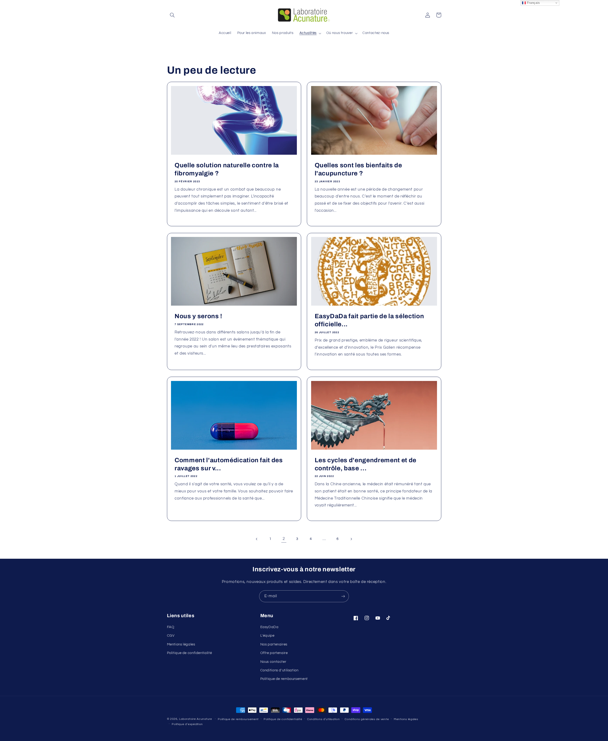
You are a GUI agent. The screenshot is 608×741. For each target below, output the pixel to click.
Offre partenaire (274, 653)
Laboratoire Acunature (195, 719)
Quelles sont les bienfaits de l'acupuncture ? (358, 169)
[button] (172, 15)
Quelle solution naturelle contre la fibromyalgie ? (227, 169)
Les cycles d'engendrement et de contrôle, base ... (365, 464)
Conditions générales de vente (367, 719)
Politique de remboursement (284, 679)
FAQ (170, 627)
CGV (171, 635)
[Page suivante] (351, 539)
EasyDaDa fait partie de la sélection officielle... (369, 320)
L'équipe (267, 635)
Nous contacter (273, 662)
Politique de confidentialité (189, 653)
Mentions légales (181, 644)
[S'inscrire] (343, 596)
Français (533, 3)
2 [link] (284, 539)
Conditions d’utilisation (323, 719)
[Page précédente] (257, 539)
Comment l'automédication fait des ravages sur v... (229, 464)
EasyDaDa (269, 627)
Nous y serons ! (198, 316)
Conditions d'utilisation (279, 670)
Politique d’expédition (187, 724)
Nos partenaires (273, 644)
